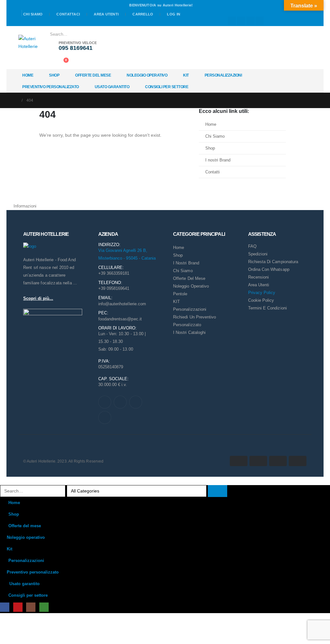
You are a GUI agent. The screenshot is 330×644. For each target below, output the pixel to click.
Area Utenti (106, 14)
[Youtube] (241, 21)
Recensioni (258, 277)
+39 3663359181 (114, 273)
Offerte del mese (93, 75)
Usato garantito (112, 87)
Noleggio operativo (147, 75)
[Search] (121, 34)
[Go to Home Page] (15, 100)
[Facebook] (232, 21)
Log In (173, 14)
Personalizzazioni (223, 75)
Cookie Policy (261, 300)
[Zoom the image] (29, 246)
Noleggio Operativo (191, 286)
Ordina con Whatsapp (268, 269)
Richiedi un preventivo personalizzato (194, 321)
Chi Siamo (215, 136)
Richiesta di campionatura (273, 261)
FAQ (252, 246)
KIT (176, 301)
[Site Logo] (28, 42)
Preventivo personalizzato (50, 87)
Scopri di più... (38, 298)
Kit (186, 75)
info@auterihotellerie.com (122, 303)
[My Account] (48, 62)
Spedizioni (258, 254)
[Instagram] (250, 21)
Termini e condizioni (267, 308)
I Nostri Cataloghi (189, 332)
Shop (54, 75)
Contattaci (68, 14)
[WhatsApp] (260, 21)
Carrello (142, 14)
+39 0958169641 (114, 288)
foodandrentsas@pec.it (120, 319)
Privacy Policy (262, 292)
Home (27, 75)
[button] (4, 480)
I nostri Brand (217, 160)
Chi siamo (33, 14)
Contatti (212, 172)
